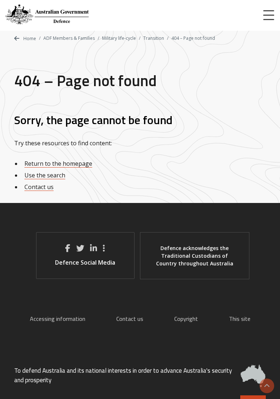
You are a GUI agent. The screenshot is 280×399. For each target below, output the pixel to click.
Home (29, 38)
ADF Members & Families (69, 38)
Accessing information (57, 318)
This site (239, 318)
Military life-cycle (119, 38)
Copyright (186, 318)
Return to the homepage (58, 164)
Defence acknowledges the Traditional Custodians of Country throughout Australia (194, 256)
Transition (153, 38)
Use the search (44, 175)
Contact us (39, 187)
